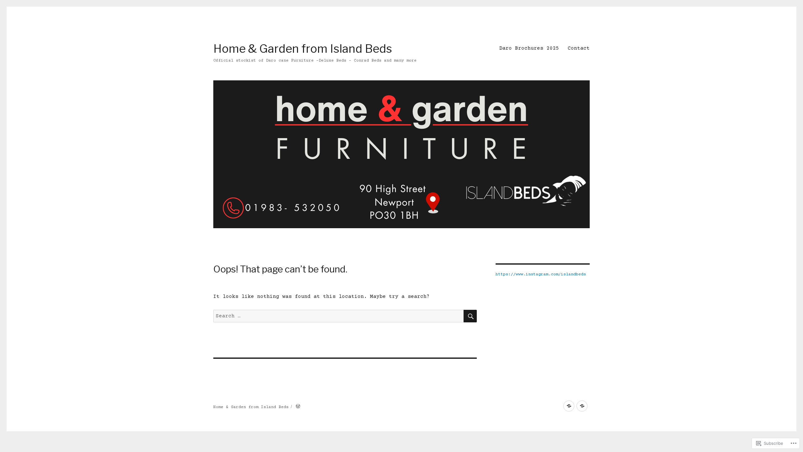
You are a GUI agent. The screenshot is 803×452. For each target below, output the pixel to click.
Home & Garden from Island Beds (302, 49)
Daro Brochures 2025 (529, 48)
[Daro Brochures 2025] (568, 406)
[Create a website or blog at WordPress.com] (298, 407)
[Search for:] (338, 316)
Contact (579, 48)
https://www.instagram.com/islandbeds (541, 274)
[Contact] (582, 406)
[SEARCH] (470, 316)
